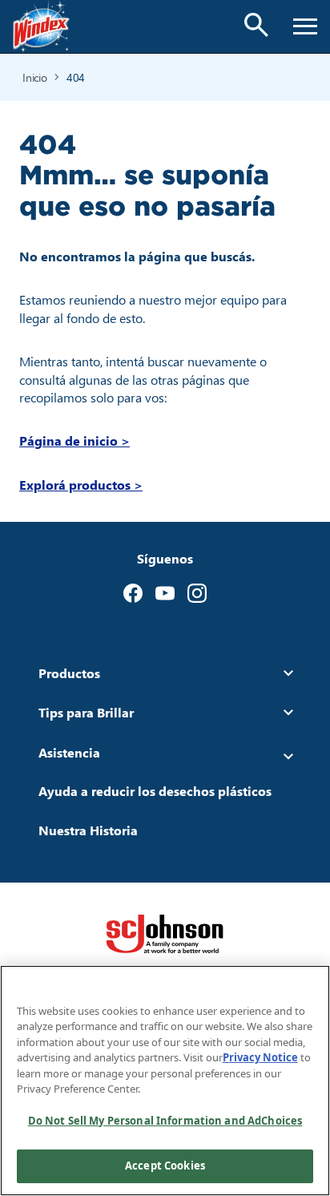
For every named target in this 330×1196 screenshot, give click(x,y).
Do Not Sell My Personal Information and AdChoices (165, 1120)
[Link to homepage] (41, 26)
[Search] (256, 25)
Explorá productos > (81, 484)
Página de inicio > (74, 440)
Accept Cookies (165, 1165)
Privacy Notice (260, 1057)
